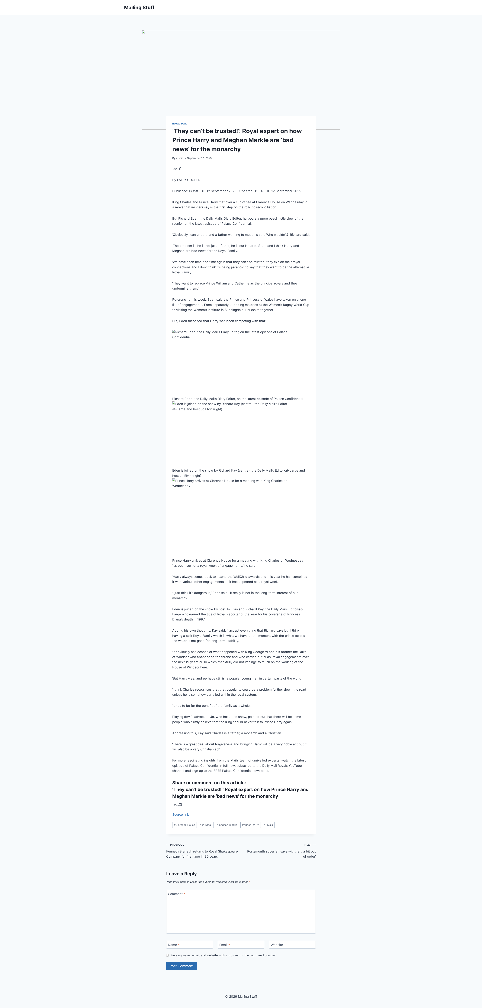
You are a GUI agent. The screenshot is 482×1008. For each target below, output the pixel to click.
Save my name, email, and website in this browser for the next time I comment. (224, 955)
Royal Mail (179, 123)
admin (179, 158)
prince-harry (250, 824)
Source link (180, 814)
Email (224, 945)
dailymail (206, 824)
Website (277, 945)
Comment (176, 894)
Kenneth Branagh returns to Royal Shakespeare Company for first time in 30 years (202, 850)
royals (268, 824)
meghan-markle (227, 824)
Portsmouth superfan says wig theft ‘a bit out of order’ (281, 850)
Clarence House (184, 824)
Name (174, 945)
